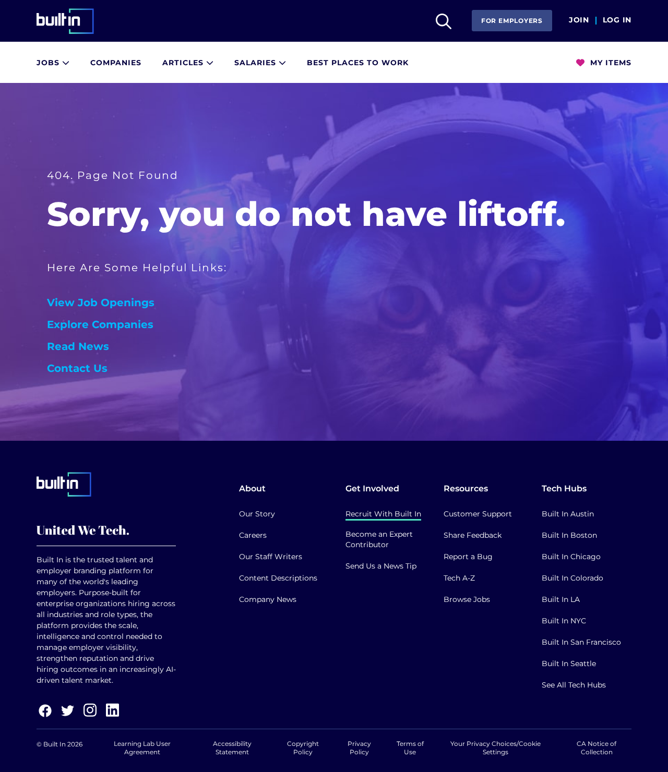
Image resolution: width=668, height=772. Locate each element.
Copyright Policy (303, 748)
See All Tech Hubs (574, 685)
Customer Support (478, 513)
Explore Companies (100, 324)
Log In (617, 20)
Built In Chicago (571, 556)
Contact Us (77, 368)
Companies (115, 62)
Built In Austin (568, 513)
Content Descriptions (278, 578)
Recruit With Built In (383, 513)
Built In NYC (564, 620)
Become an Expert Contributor (379, 539)
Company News (267, 599)
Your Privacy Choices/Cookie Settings (495, 748)
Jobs (49, 62)
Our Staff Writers (270, 556)
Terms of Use (410, 748)
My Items (609, 62)
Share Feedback (473, 535)
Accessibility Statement (232, 748)
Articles (184, 62)
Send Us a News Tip (380, 566)
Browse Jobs (467, 599)
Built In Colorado (572, 578)
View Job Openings (100, 302)
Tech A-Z (459, 578)
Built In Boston (569, 535)
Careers (253, 535)
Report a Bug (468, 556)
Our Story (257, 513)
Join (579, 20)
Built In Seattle (569, 663)
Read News (78, 346)
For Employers (512, 21)
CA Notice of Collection (596, 748)
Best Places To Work (358, 62)
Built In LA (561, 599)
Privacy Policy (359, 748)
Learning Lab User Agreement (142, 748)
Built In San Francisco (581, 642)
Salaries (256, 62)
